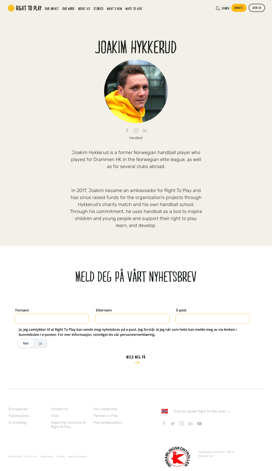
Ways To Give (134, 8)
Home (25, 8)
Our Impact (52, 8)
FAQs (55, 416)
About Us (84, 8)
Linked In (145, 130)
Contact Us (59, 409)
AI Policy (60, 456)
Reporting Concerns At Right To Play (68, 425)
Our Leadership (105, 409)
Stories (99, 8)
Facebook (127, 130)
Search (225, 8)
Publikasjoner (18, 416)
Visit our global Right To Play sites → (202, 411)
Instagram (136, 130)
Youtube (199, 423)
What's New (114, 8)
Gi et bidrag (17, 423)
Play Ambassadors (108, 423)
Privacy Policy (46, 456)
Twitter (172, 423)
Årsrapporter (18, 409)
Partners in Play (106, 416)
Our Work (68, 8)
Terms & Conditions (77, 456)
